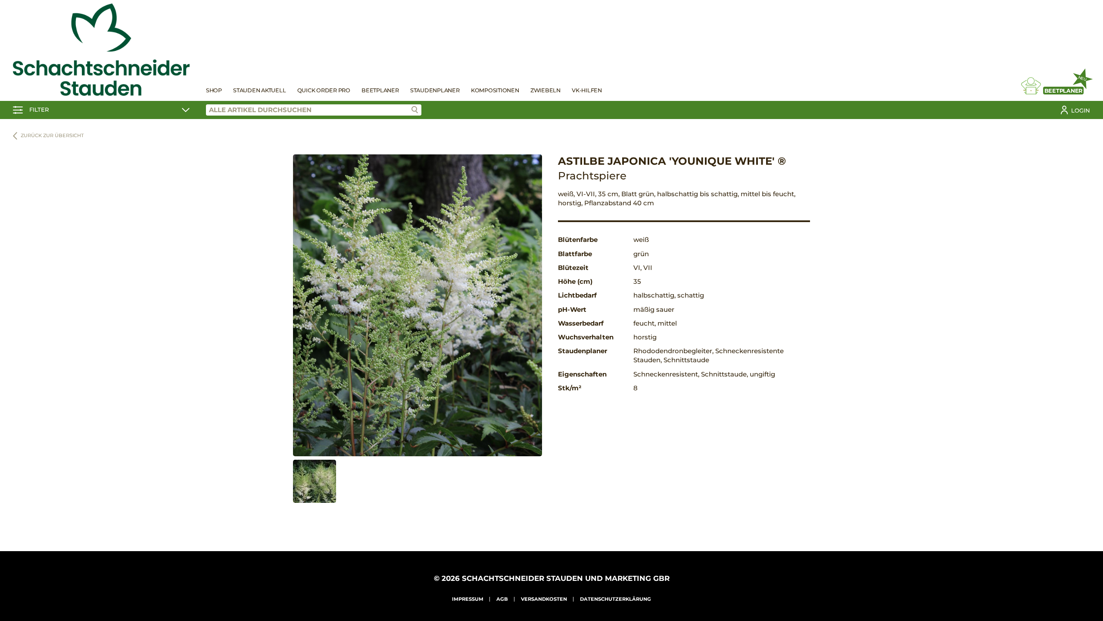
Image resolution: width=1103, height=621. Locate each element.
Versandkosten (544, 599)
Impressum (467, 599)
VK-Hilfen (587, 90)
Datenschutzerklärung (615, 599)
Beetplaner (380, 90)
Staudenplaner (435, 90)
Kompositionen (495, 90)
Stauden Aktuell (259, 90)
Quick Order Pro (323, 90)
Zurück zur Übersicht (52, 135)
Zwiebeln (545, 90)
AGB (502, 599)
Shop (214, 90)
